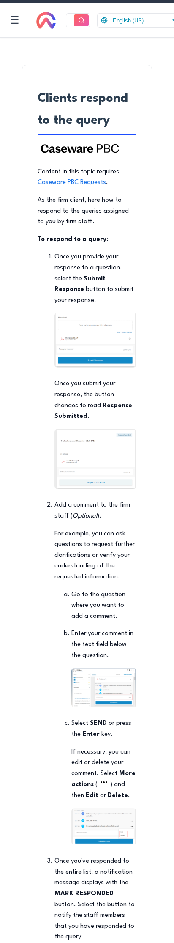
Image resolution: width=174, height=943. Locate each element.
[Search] (81, 20)
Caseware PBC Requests (72, 182)
